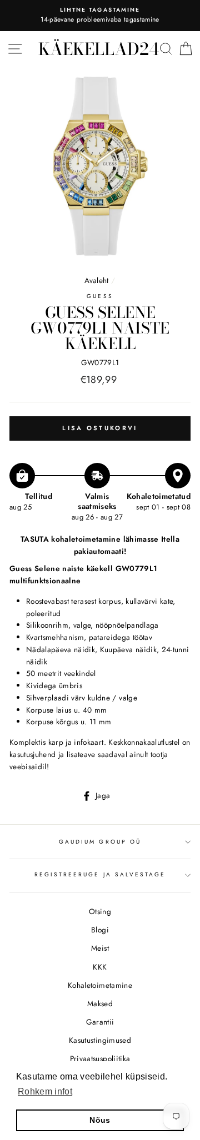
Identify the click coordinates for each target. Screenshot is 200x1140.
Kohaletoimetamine (100, 985)
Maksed (100, 1003)
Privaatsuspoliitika (100, 1058)
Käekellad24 (98, 49)
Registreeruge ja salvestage (100, 874)
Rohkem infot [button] (45, 1091)
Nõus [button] (99, 1120)
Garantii (100, 1021)
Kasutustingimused (100, 1040)
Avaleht (97, 280)
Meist (100, 948)
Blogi (100, 929)
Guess (100, 296)
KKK (100, 966)
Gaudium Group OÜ (100, 842)
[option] (100, 16)
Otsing (100, 911)
